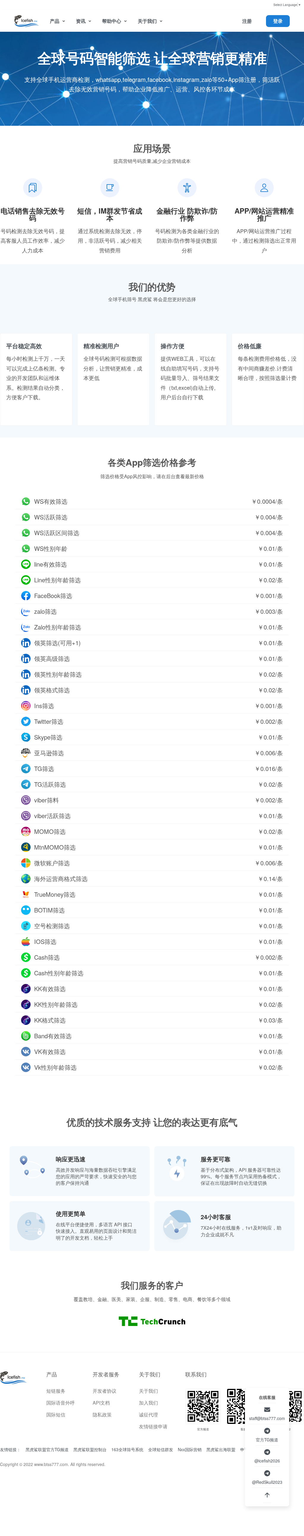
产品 (54, 21)
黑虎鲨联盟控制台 (90, 1449)
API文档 (101, 1402)
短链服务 (55, 1390)
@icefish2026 (267, 1461)
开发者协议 (104, 1390)
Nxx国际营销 (190, 1449)
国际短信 (55, 1414)
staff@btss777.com (267, 1418)
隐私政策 (102, 1414)
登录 (278, 21)
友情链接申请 (153, 1426)
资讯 (81, 21)
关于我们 (147, 21)
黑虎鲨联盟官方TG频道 (47, 1449)
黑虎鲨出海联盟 (220, 1449)
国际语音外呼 (60, 1402)
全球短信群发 (160, 1449)
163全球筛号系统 (127, 1449)
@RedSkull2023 (267, 1482)
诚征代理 (148, 1414)
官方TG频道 (267, 1440)
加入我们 (148, 1402)
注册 (247, 21)
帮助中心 (111, 21)
